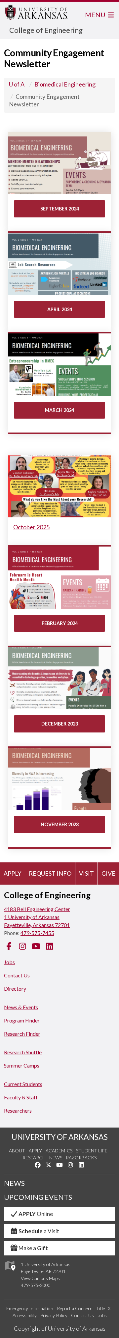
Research (34, 1157)
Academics (59, 1150)
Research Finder (22, 1033)
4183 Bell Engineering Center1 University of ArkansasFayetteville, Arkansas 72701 (37, 917)
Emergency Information (29, 1308)
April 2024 (59, 309)
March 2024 (59, 410)
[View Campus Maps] (10, 1272)
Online (36, 1213)
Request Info (50, 873)
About (17, 1150)
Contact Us (17, 975)
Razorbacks (81, 1157)
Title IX (103, 1308)
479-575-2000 (36, 1285)
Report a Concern (75, 1308)
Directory (15, 988)
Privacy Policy (53, 1315)
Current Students (23, 1084)
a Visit (39, 1231)
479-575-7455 (37, 933)
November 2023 (60, 824)
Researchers (18, 1110)
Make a (33, 1248)
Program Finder (22, 1020)
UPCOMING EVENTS (38, 1197)
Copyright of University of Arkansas (59, 1328)
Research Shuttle (23, 1052)
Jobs (9, 962)
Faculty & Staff (21, 1097)
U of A (16, 84)
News (55, 1157)
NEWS (14, 1183)
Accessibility (25, 1315)
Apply (12, 873)
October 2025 (31, 527)
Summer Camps (21, 1065)
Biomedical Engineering (65, 84)
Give (108, 873)
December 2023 (59, 724)
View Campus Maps (40, 1278)
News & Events (21, 1007)
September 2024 (59, 208)
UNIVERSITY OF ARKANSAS (60, 1136)
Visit (86, 873)
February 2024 (60, 623)
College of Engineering (46, 30)
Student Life (91, 1150)
